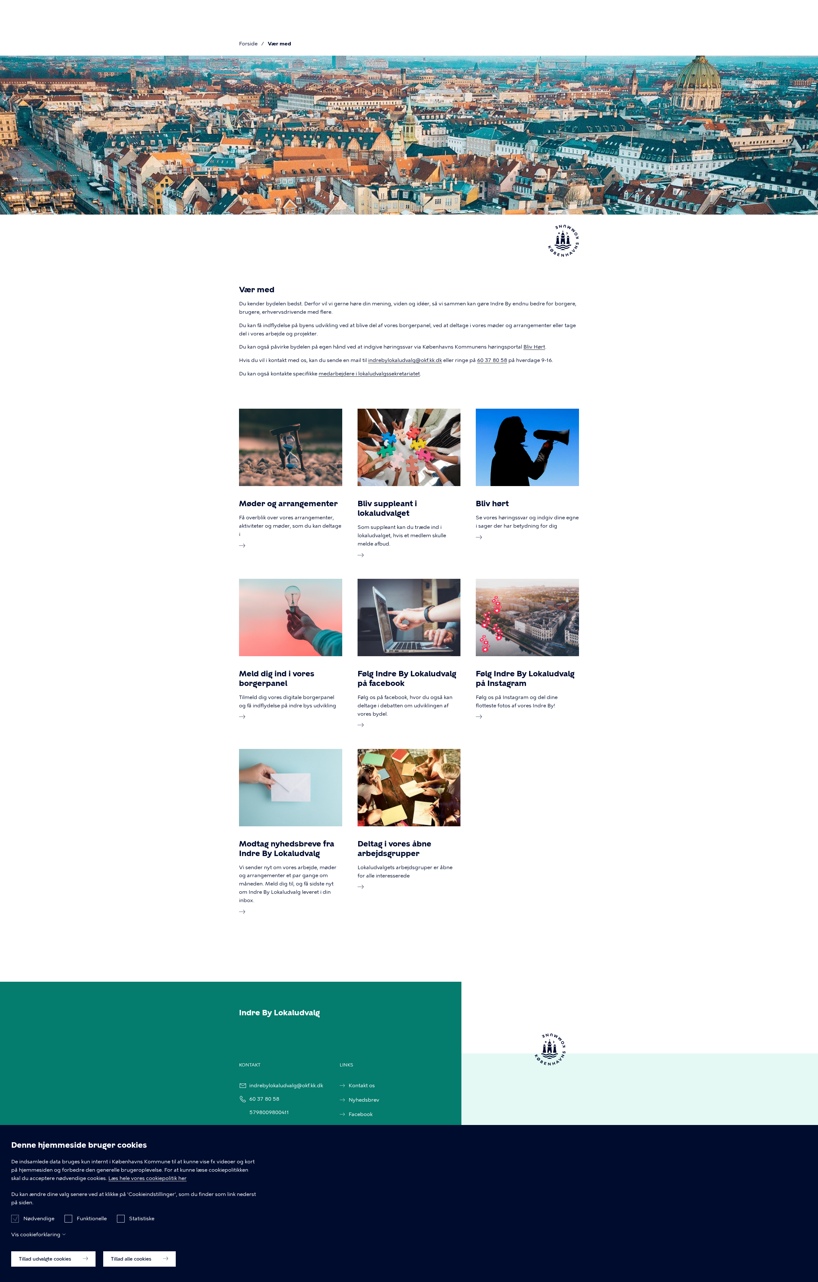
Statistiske (141, 1218)
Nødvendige (38, 1218)
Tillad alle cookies (132, 1259)
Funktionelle (92, 1218)
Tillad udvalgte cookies (46, 1259)
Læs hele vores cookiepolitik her (147, 1178)
